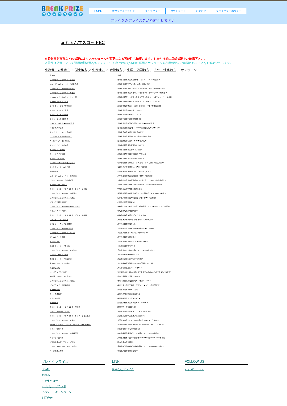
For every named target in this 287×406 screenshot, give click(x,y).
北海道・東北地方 (57, 70)
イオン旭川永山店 (56, 128)
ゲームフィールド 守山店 (60, 311)
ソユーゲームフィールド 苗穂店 (62, 80)
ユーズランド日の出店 (58, 272)
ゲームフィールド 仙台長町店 (61, 180)
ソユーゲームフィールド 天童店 (62, 198)
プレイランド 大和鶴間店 (60, 285)
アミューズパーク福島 (58, 211)
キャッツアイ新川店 (57, 150)
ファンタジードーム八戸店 (60, 167)
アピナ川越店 (55, 241)
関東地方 (81, 70)
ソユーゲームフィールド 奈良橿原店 (64, 333)
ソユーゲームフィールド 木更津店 (63, 250)
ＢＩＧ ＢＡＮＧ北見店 (59, 110)
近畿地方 (116, 70)
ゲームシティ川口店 (57, 237)
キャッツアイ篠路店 (57, 158)
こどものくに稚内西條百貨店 (61, 136)
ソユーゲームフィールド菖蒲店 (61, 228)
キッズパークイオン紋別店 (60, 141)
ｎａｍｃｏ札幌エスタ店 (59, 101)
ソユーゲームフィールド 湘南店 (62, 281)
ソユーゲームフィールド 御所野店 (63, 193)
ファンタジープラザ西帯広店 (61, 106)
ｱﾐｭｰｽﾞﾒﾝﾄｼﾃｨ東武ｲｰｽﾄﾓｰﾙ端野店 (62, 123)
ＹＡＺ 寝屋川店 (56, 329)
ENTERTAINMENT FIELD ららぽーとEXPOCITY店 (70, 324)
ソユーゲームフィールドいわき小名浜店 (65, 206)
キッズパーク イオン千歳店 (61, 132)
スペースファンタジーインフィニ (62, 163)
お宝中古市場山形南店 (58, 202)
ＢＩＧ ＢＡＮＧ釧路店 (59, 119)
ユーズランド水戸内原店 (59, 220)
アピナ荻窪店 (55, 268)
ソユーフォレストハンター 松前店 (63, 346)
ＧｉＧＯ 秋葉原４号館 (59, 254)
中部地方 (98, 70)
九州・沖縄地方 (165, 70)
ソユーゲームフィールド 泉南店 (62, 320)
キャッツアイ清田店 (57, 154)
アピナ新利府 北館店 (58, 184)
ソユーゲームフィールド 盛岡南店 (63, 176)
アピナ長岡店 (55, 290)
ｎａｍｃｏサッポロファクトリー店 (63, 97)
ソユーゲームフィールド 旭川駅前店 (64, 84)
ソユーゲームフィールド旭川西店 (62, 88)
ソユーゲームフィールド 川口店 (62, 233)
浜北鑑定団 (54, 303)
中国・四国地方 (138, 70)
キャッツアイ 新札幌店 (59, 145)
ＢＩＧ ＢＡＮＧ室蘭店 (59, 114)
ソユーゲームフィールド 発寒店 (62, 93)
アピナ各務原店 (56, 294)
